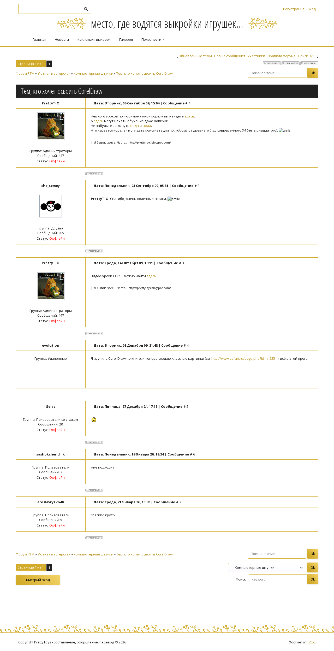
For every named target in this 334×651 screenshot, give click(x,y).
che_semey (50, 185)
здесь (189, 116)
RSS (313, 56)
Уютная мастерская (54, 73)
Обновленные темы (195, 56)
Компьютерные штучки (93, 73)
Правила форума (281, 56)
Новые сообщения (229, 56)
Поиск (303, 56)
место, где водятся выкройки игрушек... (167, 23)
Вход (312, 9)
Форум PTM (25, 73)
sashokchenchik (50, 454)
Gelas (50, 406)
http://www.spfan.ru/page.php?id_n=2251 (244, 358)
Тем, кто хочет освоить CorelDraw (144, 73)
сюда (134, 125)
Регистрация (293, 9)
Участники (256, 56)
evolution (50, 345)
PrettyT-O (50, 103)
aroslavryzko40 (50, 502)
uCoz (312, 642)
